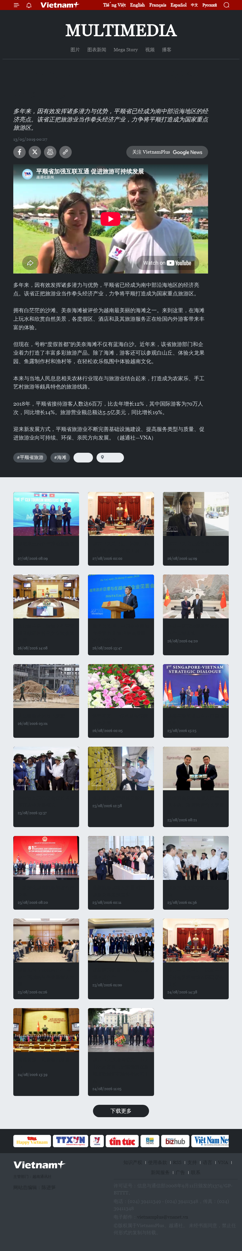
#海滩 (60, 457)
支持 (192, 1162)
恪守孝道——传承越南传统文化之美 (120, 719)
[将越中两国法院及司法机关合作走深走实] (196, 596)
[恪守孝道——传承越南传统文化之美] (121, 686)
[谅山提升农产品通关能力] (121, 769)
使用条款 (157, 1162)
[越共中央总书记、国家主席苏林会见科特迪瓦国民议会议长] (196, 940)
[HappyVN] (32, 1141)
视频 (150, 49)
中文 (194, 5)
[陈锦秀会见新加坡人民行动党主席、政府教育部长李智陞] (196, 769)
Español (179, 4)
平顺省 (113, 457)
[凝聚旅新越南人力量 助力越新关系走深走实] (121, 858)
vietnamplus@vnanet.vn (162, 1217)
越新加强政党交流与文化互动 (195, 891)
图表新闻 (96, 49)
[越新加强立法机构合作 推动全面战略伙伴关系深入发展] (46, 940)
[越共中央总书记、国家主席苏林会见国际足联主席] (121, 514)
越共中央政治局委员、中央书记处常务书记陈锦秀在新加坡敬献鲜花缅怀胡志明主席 (120, 1070)
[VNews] (97, 1141)
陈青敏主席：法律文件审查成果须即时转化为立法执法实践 (46, 633)
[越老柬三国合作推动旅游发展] (46, 514)
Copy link (65, 152)
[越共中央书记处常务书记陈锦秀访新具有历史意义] (196, 514)
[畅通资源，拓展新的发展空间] (46, 1030)
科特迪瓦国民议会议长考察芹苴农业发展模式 (46, 801)
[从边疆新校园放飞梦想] (46, 686)
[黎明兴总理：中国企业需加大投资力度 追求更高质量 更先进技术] (121, 596)
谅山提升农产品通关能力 (118, 798)
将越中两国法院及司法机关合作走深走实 (195, 629)
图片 (75, 49)
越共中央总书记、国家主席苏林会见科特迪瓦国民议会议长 (195, 977)
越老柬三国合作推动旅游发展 (46, 547)
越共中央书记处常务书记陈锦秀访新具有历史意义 (195, 547)
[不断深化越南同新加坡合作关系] (46, 858)
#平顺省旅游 (30, 457)
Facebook (19, 152)
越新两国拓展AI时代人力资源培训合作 (120, 973)
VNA (223, 1162)
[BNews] (150, 1141)
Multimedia (121, 30)
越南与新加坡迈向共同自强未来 (195, 719)
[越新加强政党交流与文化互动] (196, 858)
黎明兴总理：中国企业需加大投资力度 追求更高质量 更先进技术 (120, 633)
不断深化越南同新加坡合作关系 (46, 891)
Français (157, 4)
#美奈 (83, 457)
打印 (50, 152)
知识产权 (132, 1162)
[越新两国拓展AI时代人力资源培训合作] (121, 940)
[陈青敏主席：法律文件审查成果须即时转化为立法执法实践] (46, 596)
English (137, 4)
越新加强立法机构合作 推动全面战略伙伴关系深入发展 (46, 977)
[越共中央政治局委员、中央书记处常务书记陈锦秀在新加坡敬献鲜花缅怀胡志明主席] (121, 1030)
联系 (195, 1172)
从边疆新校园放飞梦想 (41, 716)
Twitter (35, 152)
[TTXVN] (70, 1141)
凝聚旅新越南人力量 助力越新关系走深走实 (118, 891)
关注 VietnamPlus (151, 152)
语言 (207, 1162)
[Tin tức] (122, 1141)
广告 (180, 1172)
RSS (177, 1162)
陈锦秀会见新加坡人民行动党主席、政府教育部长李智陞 (195, 805)
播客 (166, 49)
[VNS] (215, 1141)
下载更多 (121, 1111)
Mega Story (126, 49)
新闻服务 (160, 1172)
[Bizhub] (175, 1141)
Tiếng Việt (114, 4)
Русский (209, 5)
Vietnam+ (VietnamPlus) (60, 5)
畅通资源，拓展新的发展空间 (46, 1063)
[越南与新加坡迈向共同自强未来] (196, 686)
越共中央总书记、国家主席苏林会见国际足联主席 (120, 547)
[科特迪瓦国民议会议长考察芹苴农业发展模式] (46, 769)
